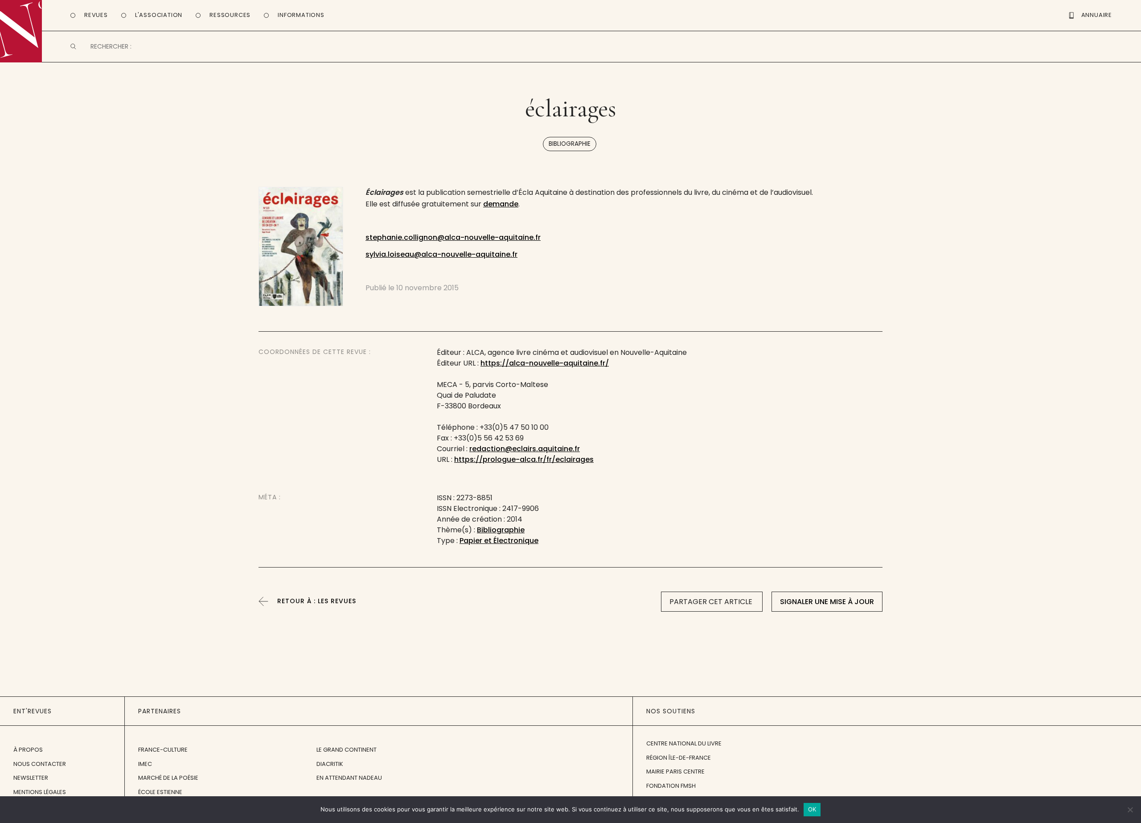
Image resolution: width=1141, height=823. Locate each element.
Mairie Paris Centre (675, 771)
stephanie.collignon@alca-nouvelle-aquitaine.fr (453, 237)
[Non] (1129, 809)
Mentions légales (39, 792)
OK (812, 809)
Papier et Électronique (499, 540)
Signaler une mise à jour (827, 602)
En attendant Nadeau (349, 778)
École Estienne (160, 792)
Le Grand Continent (346, 749)
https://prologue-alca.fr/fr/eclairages (524, 459)
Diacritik (329, 764)
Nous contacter (39, 764)
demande (500, 204)
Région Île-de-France (678, 757)
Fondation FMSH (671, 786)
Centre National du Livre (684, 743)
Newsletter (30, 778)
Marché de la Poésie (168, 778)
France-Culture (163, 749)
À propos (28, 749)
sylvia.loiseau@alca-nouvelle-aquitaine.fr (441, 254)
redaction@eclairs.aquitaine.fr (524, 449)
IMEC (145, 764)
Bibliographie (570, 144)
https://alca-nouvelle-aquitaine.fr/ (544, 363)
